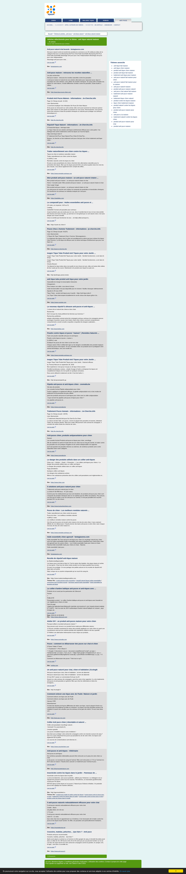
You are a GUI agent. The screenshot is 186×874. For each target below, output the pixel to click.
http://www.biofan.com (57, 329)
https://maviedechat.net (58, 827)
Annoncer (108, 25)
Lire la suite (51, 62)
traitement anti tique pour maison (125, 75)
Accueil (50, 25)
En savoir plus (125, 871)
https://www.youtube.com (58, 302)
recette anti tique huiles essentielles (65, 580)
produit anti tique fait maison (123, 73)
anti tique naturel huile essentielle (78, 582)
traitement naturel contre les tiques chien (125, 118)
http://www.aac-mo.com (58, 718)
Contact (117, 25)
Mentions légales (57, 861)
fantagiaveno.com (56, 66)
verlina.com (54, 665)
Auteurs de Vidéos (76, 25)
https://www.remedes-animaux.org (61, 173)
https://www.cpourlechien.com (60, 746)
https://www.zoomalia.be (58, 407)
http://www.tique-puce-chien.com (61, 92)
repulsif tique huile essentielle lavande (57, 582)
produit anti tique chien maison (124, 70)
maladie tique (88, 20)
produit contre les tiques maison (124, 101)
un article (99, 25)
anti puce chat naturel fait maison (125, 91)
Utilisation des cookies (96, 861)
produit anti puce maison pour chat (123, 123)
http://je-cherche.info (57, 120)
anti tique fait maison (121, 66)
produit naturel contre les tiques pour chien (124, 106)
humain (105, 20)
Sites (67, 25)
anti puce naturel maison (122, 87)
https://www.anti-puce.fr (58, 851)
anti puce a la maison (121, 114)
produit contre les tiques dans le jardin (58, 798)
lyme (71, 20)
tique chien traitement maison (124, 103)
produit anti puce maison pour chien (123, 111)
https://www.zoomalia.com (59, 639)
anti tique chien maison (122, 68)
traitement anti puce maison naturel (123, 95)
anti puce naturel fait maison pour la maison (124, 83)
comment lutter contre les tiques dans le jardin (91, 796)
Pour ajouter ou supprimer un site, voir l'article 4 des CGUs (66, 863)
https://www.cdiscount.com (59, 617)
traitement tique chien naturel (123, 98)
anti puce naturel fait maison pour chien (124, 79)
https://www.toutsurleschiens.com (61, 506)
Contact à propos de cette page (115, 861)
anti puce (123, 20)
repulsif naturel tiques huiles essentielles (88, 580)
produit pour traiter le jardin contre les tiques (69, 794)
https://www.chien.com (58, 482)
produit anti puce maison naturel (125, 89)
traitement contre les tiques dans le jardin (65, 796)
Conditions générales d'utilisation (76, 861)
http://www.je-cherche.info (59, 249)
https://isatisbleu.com (57, 198)
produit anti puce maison (122, 126)
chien (53, 20)
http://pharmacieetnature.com (60, 768)
